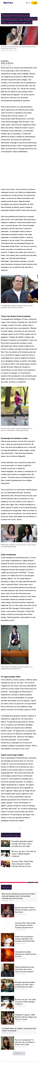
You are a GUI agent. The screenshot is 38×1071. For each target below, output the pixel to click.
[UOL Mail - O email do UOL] (27, 3)
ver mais (17, 1053)
